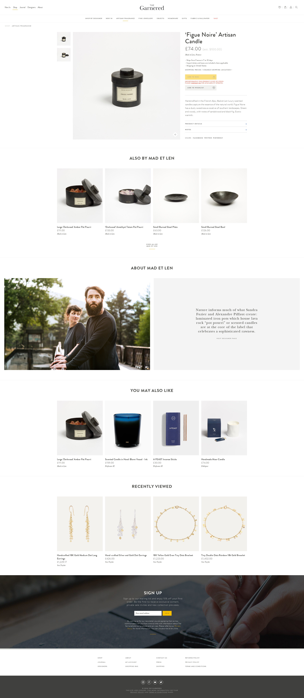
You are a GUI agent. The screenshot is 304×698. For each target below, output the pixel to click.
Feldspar (204, 466)
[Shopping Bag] (285, 7)
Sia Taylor (61, 565)
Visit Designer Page (227, 338)
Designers (32, 8)
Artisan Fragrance (125, 18)
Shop (15, 8)
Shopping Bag (131, 666)
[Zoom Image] (175, 134)
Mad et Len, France (193, 55)
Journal (22, 8)
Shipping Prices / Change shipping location (208, 70)
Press (158, 662)
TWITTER (208, 138)
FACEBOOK (198, 138)
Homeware (173, 18)
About (40, 8)
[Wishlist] (280, 7)
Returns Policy (192, 658)
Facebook (149, 682)
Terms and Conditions (195, 666)
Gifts (184, 18)
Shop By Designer (93, 18)
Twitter (161, 682)
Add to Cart (97, 169)
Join (167, 613)
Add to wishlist (196, 88)
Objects (160, 18)
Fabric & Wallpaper (200, 18)
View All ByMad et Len (152, 245)
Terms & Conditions (158, 692)
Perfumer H (109, 466)
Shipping (160, 666)
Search (296, 7)
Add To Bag (193, 77)
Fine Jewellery (146, 18)
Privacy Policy (192, 662)
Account (291, 7)
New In (7, 8)
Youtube (155, 682)
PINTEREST (218, 138)
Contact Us (196, 83)
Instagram (143, 682)
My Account (131, 662)
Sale (216, 18)
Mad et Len (61, 234)
